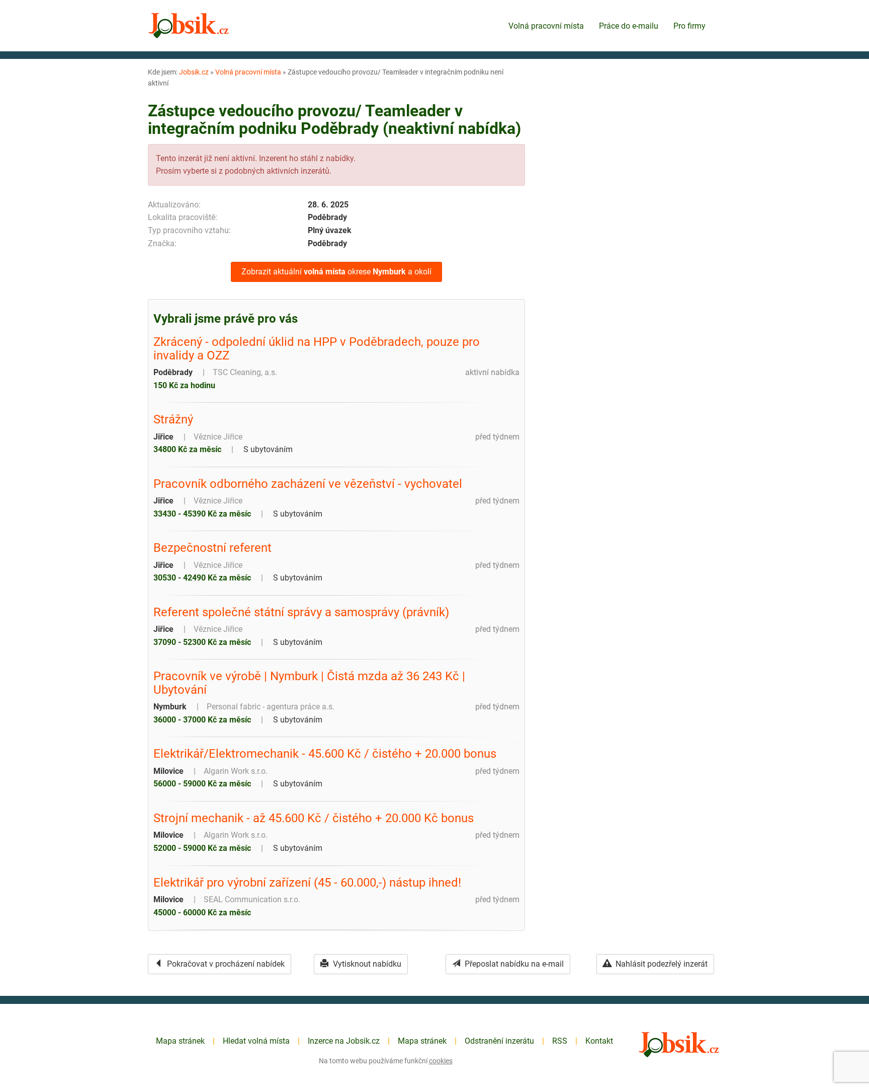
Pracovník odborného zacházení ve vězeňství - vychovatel (307, 483)
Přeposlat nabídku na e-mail (513, 964)
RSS (559, 1041)
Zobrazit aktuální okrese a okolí (336, 271)
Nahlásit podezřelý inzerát (661, 964)
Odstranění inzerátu (499, 1041)
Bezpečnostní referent (212, 547)
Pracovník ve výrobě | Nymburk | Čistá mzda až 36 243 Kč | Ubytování (309, 683)
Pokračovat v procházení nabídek (225, 964)
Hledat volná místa (256, 1041)
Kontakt (599, 1041)
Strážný (173, 419)
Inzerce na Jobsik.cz (344, 1041)
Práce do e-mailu (628, 26)
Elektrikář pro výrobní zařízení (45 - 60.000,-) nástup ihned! (307, 882)
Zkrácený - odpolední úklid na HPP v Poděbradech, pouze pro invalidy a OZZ (316, 348)
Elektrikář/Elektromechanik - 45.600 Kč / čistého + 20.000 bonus (324, 753)
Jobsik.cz (194, 72)
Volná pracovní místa (546, 26)
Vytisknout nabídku (366, 964)
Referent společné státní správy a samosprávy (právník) (301, 612)
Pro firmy (689, 26)
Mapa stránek (180, 1041)
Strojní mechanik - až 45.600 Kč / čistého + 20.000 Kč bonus (313, 818)
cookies (441, 1061)
